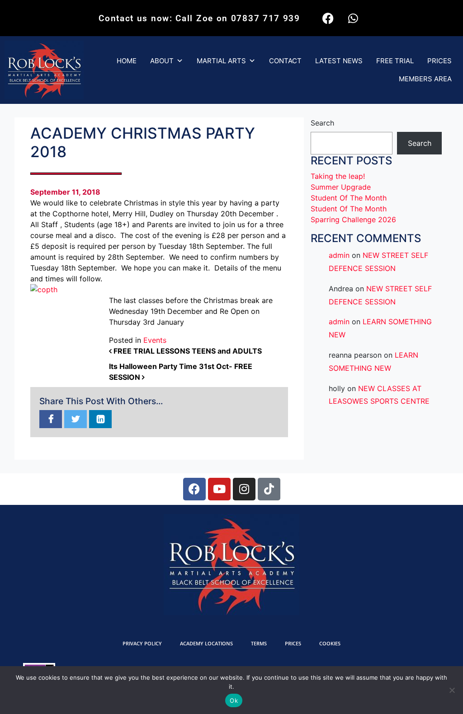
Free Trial (395, 60)
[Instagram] (244, 489)
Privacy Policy (142, 643)
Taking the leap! (338, 176)
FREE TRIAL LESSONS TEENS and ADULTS (187, 350)
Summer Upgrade (341, 186)
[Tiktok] (269, 489)
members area (425, 79)
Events (154, 340)
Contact (285, 60)
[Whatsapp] (353, 18)
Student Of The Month (349, 197)
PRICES (439, 60)
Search (322, 122)
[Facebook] (328, 18)
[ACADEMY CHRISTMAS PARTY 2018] (50, 419)
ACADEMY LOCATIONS (206, 643)
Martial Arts (221, 60)
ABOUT (162, 60)
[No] (451, 690)
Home (127, 60)
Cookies (329, 643)
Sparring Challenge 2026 (353, 219)
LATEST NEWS (339, 60)
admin (339, 255)
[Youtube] (219, 489)
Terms (259, 643)
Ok (234, 700)
